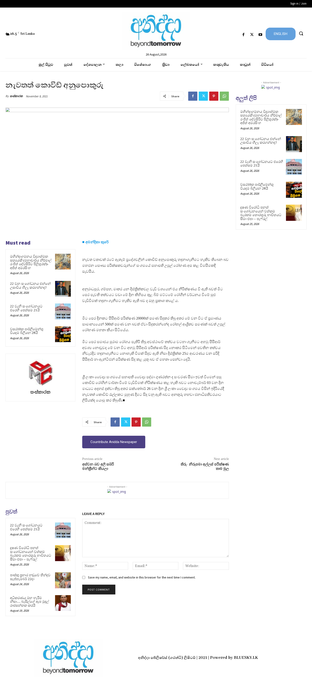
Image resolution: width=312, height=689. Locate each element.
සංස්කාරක (16, 96)
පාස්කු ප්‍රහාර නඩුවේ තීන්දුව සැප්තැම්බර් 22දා (30, 577)
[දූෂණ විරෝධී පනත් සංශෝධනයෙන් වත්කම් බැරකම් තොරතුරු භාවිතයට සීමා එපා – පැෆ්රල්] (63, 553)
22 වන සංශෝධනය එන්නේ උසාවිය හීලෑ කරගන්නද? (30, 285)
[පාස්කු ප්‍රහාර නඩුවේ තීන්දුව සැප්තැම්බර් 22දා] (63, 580)
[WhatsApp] (224, 96)
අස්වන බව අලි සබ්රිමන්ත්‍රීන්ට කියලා (98, 466)
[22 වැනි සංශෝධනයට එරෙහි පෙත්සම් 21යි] (63, 311)
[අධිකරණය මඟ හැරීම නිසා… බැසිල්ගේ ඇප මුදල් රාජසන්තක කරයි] (63, 603)
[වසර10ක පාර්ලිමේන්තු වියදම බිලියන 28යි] (63, 334)
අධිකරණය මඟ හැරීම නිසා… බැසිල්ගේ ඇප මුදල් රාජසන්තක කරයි (29, 601)
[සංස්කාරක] (40, 372)
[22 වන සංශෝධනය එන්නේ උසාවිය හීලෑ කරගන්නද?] (63, 289)
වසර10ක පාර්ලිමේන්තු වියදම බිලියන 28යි (26, 331)
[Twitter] (252, 35)
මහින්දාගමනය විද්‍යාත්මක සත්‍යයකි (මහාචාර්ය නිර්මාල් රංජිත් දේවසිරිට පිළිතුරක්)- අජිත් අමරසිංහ (30, 262)
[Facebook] (243, 35)
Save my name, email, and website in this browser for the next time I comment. (142, 577)
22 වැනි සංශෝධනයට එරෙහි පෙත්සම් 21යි (26, 308)
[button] (301, 33)
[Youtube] (260, 35)
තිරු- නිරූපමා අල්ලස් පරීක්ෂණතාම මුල (205, 466)
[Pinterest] (213, 96)
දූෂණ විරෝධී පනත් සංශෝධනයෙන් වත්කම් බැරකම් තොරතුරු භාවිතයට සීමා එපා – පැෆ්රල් (30, 553)
